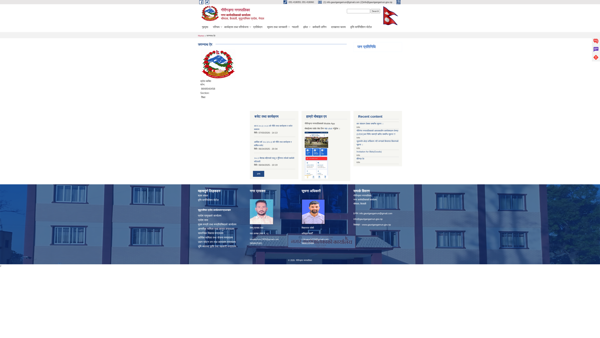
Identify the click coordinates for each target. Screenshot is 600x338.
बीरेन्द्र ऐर (360, 158)
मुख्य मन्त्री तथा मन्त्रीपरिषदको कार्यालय (217, 224)
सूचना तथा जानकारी (277, 27)
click (330, 128)
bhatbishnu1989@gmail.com (264, 239)
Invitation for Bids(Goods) (369, 151)
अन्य (258, 174)
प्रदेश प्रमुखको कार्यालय (209, 215)
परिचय (216, 27)
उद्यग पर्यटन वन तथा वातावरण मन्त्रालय (217, 242)
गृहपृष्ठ (205, 27)
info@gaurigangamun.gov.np (367, 219)
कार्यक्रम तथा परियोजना (236, 27)
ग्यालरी (295, 27)
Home (201, 35)
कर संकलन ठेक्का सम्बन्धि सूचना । (370, 123)
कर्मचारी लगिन (319, 27)
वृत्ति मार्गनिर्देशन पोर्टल (361, 27)
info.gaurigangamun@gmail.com (375, 213)
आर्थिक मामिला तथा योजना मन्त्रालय (215, 237)
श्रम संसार (203, 195)
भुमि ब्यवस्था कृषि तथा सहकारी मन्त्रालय (217, 246)
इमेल (305, 27)
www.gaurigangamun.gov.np (376, 224)
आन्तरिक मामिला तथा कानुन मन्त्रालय (216, 228)
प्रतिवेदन (257, 27)
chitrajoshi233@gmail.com (315, 239)
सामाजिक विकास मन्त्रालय (210, 233)
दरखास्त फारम (338, 27)
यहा (326, 128)
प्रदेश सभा (203, 220)
